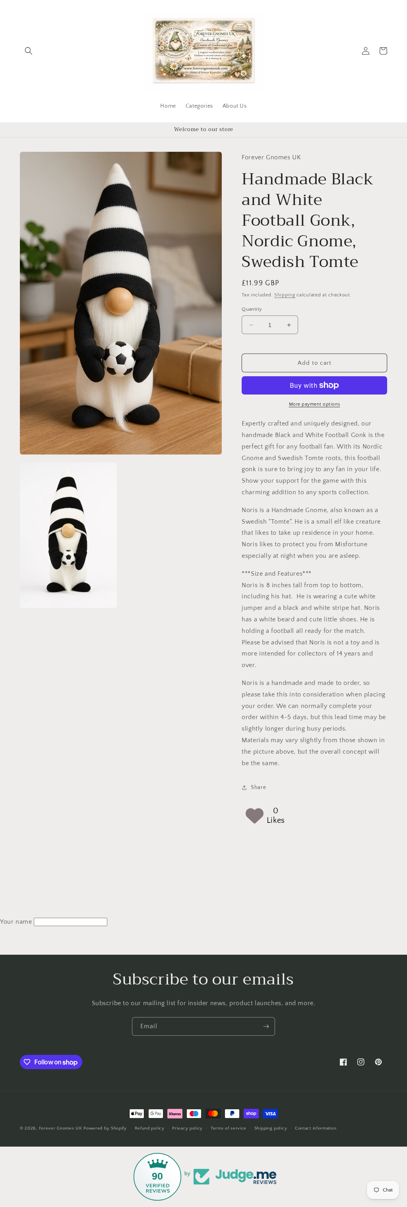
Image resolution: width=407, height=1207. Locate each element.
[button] (28, 51)
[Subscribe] (266, 1026)
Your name (16, 921)
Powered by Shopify (105, 1128)
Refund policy (150, 1128)
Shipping (284, 295)
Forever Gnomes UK (60, 1128)
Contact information (315, 1128)
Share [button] (258, 787)
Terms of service (228, 1128)
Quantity (252, 309)
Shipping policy (270, 1128)
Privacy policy (187, 1128)
